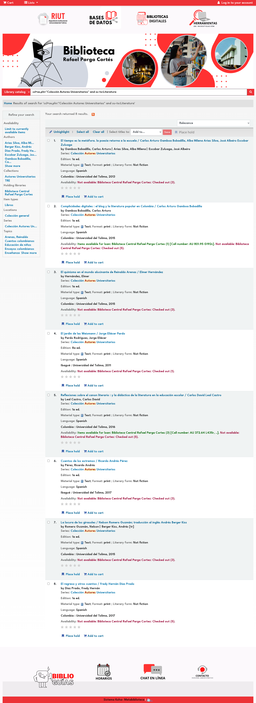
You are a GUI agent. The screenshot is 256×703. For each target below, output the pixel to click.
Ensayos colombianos (19, 249)
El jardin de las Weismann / (93, 333)
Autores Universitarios (20, 176)
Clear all (98, 132)
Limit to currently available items (17, 131)
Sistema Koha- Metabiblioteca (124, 699)
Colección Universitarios (93, 153)
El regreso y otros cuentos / (97, 584)
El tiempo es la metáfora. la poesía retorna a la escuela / (154, 142)
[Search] (250, 92)
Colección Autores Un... (21, 226)
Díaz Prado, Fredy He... (20, 150)
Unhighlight (61, 132)
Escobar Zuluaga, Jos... (21, 154)
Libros (9, 205)
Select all (83, 132)
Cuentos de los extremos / (94, 461)
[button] (8, 3)
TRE (7, 180)
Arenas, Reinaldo (16, 237)
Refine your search (21, 114)
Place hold (72, 196)
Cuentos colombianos (19, 241)
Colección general (17, 215)
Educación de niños (18, 245)
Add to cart (95, 196)
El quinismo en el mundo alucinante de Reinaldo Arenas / (112, 272)
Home (8, 103)
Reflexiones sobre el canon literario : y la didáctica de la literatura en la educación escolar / (141, 395)
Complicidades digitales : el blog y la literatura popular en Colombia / (131, 206)
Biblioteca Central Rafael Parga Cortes (19, 193)
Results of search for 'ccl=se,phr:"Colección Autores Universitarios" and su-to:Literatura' (74, 103)
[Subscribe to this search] (93, 114)
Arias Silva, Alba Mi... (19, 143)
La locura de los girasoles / (124, 522)
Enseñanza (12, 253)
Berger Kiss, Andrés (18, 146)
